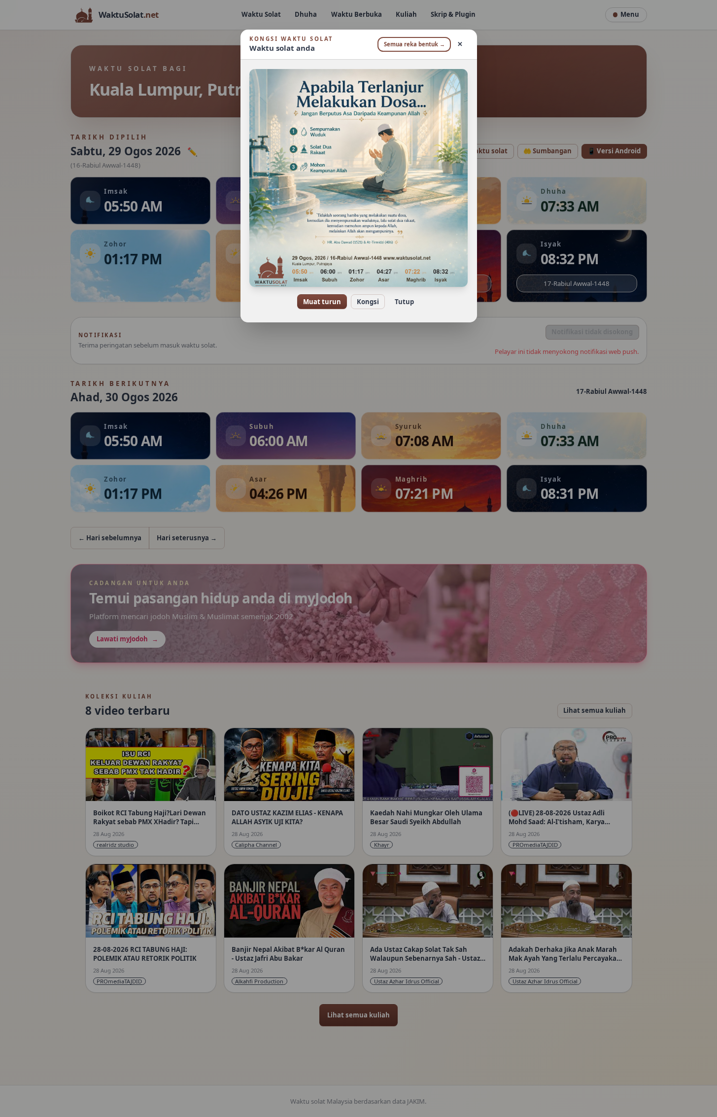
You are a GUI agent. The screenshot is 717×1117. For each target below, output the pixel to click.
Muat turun (322, 301)
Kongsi (368, 301)
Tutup (404, 301)
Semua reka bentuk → (414, 44)
